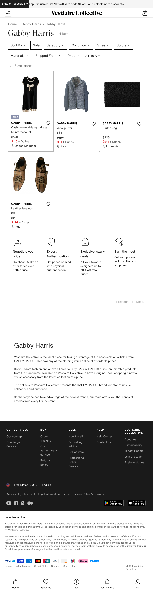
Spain (66, 566)
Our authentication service (50, 450)
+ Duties (23, 141)
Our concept (14, 436)
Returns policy (45, 462)
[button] (145, 13)
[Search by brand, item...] (8, 13)
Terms (66, 494)
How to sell (76, 436)
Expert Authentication (58, 254)
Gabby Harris (31, 24)
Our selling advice (76, 444)
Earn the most (124, 251)
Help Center (104, 436)
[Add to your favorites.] (48, 123)
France (8, 566)
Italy (74, 566)
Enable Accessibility (15, 4)
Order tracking (45, 438)
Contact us (103, 442)
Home (12, 24)
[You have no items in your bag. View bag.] (145, 13)
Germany (56, 566)
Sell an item (76, 452)
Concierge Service (13, 444)
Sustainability (133, 445)
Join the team (133, 457)
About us (130, 439)
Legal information (49, 494)
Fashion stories (134, 462)
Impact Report (134, 451)
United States (41, 566)
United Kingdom (23, 566)
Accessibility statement (20, 494)
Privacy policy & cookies (88, 494)
